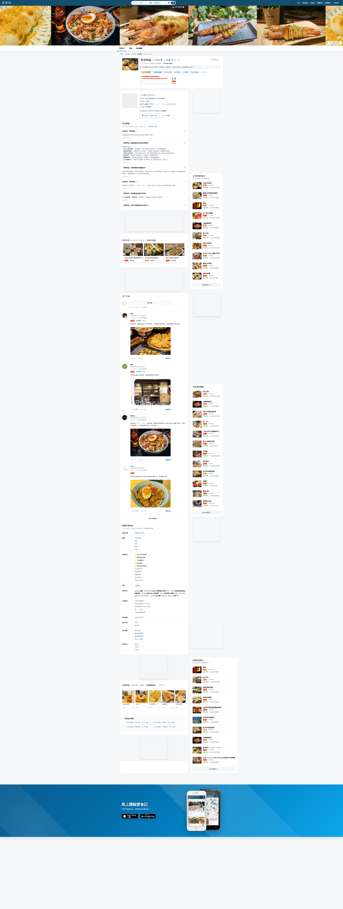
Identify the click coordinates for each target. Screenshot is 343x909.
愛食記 (122, 54)
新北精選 (127, 54)
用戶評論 (126, 296)
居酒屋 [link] (177, 72)
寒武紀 (132, 416)
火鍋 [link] (136, 549)
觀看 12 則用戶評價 (150, 115)
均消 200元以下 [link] (139, 617)
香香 (131, 313)
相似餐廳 (139, 48)
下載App (312, 3)
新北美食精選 (147, 72)
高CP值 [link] (137, 625)
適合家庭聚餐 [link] (139, 636)
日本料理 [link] (168, 72)
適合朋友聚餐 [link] (139, 633)
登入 (299, 3)
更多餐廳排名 (206, 285)
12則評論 (174, 83)
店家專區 (327, 3)
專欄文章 (320, 3)
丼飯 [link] (136, 541)
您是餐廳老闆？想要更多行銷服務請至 (153, 111)
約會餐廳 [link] (194, 72)
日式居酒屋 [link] (138, 538)
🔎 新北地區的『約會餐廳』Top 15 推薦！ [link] (165, 727)
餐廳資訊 (122, 48)
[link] (215, 187)
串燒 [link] (136, 543)
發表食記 (305, 3)
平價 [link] (136, 622)
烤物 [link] (136, 546)
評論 (130, 48)
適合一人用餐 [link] (139, 639)
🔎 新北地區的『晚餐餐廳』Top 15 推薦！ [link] (137, 727)
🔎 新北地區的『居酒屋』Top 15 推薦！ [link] (164, 722)
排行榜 (336, 3)
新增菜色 (162, 685)
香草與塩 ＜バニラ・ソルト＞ (158, 60)
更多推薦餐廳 (206, 512)
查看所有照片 (336, 43)
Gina (132, 466)
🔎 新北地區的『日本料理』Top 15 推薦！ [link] (137, 722)
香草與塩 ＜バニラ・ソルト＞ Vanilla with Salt (162, 104)
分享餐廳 (167, 115)
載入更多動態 (153, 518)
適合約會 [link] (137, 630)
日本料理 (133, 54)
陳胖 (131, 364)
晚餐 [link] (185, 72)
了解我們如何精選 (167, 63)
